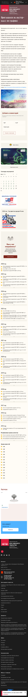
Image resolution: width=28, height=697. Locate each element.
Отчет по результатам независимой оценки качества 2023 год (14, 436)
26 (6, 188)
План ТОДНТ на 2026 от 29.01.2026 (9, 268)
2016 (4, 472)
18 (3, 186)
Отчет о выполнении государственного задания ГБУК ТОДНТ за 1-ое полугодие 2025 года (15, 285)
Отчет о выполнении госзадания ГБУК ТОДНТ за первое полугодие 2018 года (14, 396)
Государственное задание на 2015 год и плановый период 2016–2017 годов (14, 429)
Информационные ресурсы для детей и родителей (11, 600)
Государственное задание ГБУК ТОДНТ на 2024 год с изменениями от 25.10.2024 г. (15, 297)
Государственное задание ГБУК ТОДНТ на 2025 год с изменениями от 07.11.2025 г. (15, 280)
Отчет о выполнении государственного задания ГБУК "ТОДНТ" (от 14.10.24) (15, 300)
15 (13, 183)
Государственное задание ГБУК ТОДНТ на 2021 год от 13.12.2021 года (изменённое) (14, 350)
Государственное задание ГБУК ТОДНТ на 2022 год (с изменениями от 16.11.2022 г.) (15, 330)
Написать (10, 529)
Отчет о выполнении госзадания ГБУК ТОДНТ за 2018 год (13, 391)
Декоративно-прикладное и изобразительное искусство (12, 668)
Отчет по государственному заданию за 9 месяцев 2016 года (14, 415)
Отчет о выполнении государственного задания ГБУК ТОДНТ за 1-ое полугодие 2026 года (15, 267)
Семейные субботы (5, 647)
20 (8, 186)
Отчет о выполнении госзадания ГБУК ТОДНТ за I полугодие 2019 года (14, 380)
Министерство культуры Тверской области (9, 572)
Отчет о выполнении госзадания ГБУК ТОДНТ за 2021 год (13, 342)
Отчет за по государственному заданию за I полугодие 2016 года (14, 416)
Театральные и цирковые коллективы (8, 664)
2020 (4, 462)
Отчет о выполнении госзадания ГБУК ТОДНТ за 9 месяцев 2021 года (14, 345)
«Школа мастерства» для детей (7, 679)
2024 (4, 451)
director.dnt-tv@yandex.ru (6, 569)
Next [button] (26, 492)
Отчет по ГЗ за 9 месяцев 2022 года (9, 332)
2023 (4, 454)
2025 (4, 449)
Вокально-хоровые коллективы (7, 660)
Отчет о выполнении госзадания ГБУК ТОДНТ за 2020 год (13, 359)
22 (13, 186)
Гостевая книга (4, 611)
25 (3, 188)
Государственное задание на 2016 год (9, 420)
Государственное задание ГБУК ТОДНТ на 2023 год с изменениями (15, 315)
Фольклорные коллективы (6, 666)
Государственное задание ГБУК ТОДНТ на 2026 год (12, 270)
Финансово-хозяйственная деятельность (9, 622)
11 (3, 183)
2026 (4, 446)
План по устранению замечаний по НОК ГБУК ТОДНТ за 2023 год (14, 435)
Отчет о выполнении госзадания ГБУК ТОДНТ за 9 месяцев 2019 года (14, 377)
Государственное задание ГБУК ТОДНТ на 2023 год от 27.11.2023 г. (15, 316)
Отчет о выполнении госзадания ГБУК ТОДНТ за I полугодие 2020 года (14, 364)
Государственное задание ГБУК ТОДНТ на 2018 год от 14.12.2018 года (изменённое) (14, 399)
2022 (4, 457)
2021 (4, 459)
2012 (4, 478)
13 (8, 183)
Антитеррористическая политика (8, 598)
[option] (14, 498)
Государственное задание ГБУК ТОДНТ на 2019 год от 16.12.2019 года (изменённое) (14, 383)
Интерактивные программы (6, 649)
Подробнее (5, 694)
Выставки (3, 644)
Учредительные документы (6, 618)
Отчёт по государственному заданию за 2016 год (11, 418)
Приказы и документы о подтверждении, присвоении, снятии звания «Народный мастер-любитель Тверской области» (13, 633)
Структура (3, 588)
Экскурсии (3, 675)
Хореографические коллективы (7, 657)
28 (11, 188)
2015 (4, 475)
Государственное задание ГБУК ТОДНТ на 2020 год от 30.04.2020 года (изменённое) (14, 367)
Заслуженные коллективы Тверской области (10, 655)
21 (11, 186)
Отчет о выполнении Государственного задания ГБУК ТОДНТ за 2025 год (14, 277)
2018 (4, 467)
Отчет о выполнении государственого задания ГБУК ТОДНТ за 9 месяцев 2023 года (14, 313)
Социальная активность (6, 602)
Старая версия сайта (14, 167)
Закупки (2, 605)
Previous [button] (2, 492)
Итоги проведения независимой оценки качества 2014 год (13, 438)
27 (8, 188)
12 (6, 183)
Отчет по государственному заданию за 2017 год (11, 407)
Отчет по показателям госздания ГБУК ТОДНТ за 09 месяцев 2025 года (14, 282)
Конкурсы (3, 642)
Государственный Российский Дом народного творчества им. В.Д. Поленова (9, 577)
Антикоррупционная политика (7, 596)
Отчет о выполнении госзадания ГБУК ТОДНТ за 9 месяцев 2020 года (14, 361)
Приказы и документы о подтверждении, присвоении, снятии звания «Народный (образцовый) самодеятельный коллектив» (14, 625)
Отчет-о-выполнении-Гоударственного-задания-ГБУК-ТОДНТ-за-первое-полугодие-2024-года (14, 302)
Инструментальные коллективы (7, 662)
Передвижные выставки (6, 677)
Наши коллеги (4, 609)
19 (6, 186)
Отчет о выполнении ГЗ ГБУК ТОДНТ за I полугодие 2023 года (14, 318)
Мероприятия (4, 685)
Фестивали (3, 640)
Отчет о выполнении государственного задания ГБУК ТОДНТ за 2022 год (14, 327)
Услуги (2, 607)
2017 (4, 470)
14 (11, 183)
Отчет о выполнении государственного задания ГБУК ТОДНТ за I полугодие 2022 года (14, 334)
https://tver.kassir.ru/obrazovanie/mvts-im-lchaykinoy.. (15, 87)
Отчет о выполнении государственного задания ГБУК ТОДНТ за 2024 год (14, 294)
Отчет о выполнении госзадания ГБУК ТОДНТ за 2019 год (13, 375)
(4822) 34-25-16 (4, 567)
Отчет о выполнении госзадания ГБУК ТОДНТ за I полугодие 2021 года (14, 348)
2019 (4, 464)
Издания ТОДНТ (4, 590)
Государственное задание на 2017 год (9, 409)
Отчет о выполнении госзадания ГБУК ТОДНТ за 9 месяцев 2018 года (14, 394)
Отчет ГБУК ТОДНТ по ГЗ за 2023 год (9, 310)
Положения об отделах (5, 620)
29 (13, 188)
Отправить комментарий (9, 133)
